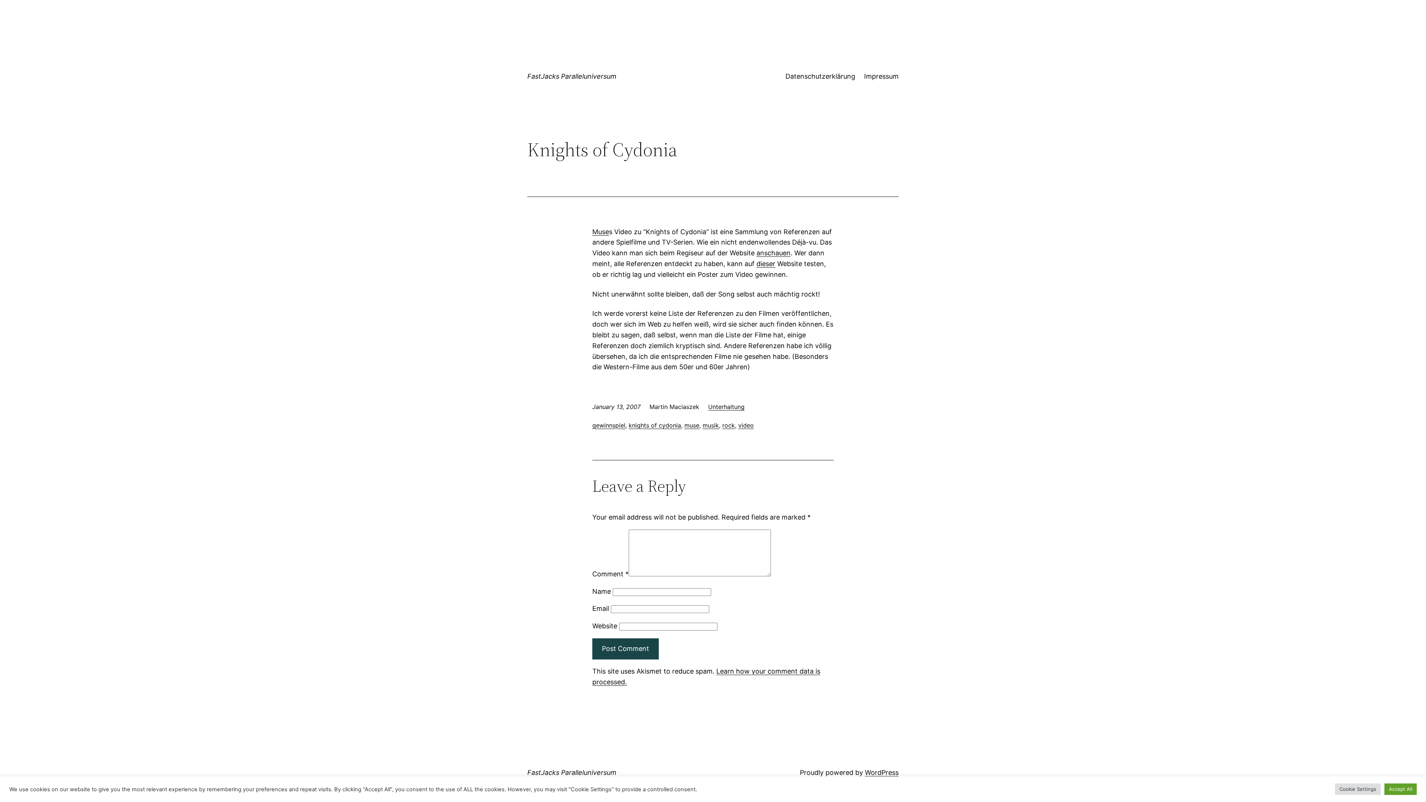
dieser (765, 264)
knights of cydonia (655, 425)
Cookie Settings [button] (1357, 789)
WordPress (882, 772)
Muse (600, 232)
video (746, 425)
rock (728, 425)
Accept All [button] (1400, 789)
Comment (610, 574)
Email (600, 608)
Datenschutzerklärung (820, 76)
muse (691, 425)
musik (711, 425)
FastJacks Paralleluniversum (571, 76)
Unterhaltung (726, 406)
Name (601, 591)
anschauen (773, 253)
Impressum (881, 76)
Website (604, 626)
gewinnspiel (608, 425)
